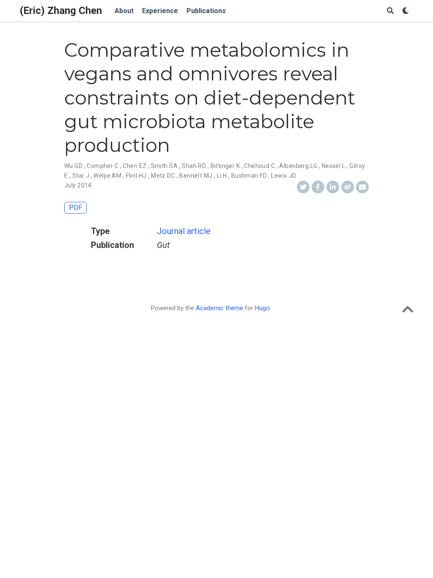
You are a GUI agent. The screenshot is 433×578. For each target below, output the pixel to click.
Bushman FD (249, 175)
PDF (75, 208)
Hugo (262, 308)
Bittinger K (225, 165)
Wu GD (73, 165)
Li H (222, 175)
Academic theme (219, 308)
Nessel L (333, 165)
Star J (81, 175)
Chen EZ (134, 165)
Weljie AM (107, 175)
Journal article (184, 231)
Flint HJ (136, 175)
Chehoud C (259, 165)
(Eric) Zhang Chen (61, 11)
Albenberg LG (298, 165)
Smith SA (164, 165)
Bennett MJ (195, 175)
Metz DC (163, 175)
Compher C (102, 165)
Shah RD (194, 165)
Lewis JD (283, 175)
